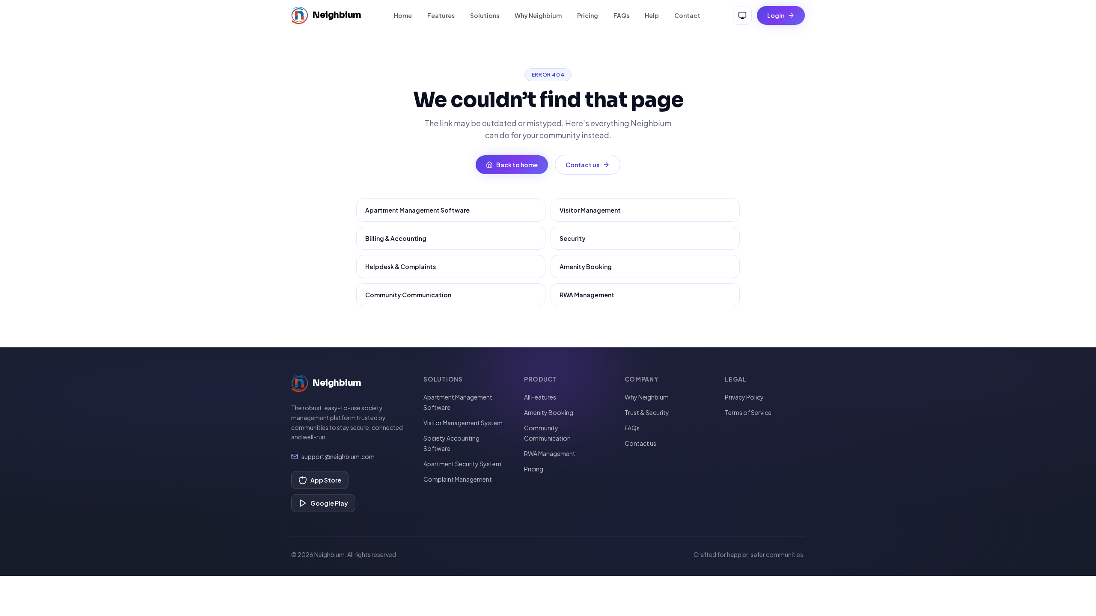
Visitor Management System (463, 422)
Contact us (582, 165)
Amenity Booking (586, 266)
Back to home (517, 165)
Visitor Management (590, 210)
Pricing (587, 15)
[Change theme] (742, 15)
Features (441, 15)
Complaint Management (457, 479)
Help (652, 15)
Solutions (484, 15)
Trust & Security (647, 412)
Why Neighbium (538, 15)
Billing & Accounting (395, 238)
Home (403, 15)
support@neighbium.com (338, 456)
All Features (540, 397)
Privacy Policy (744, 397)
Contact (687, 15)
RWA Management (587, 295)
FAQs (621, 15)
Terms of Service (748, 412)
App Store (325, 480)
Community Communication (408, 295)
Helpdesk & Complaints (400, 266)
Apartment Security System (462, 464)
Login (775, 15)
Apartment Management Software (417, 210)
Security (573, 238)
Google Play (329, 503)
